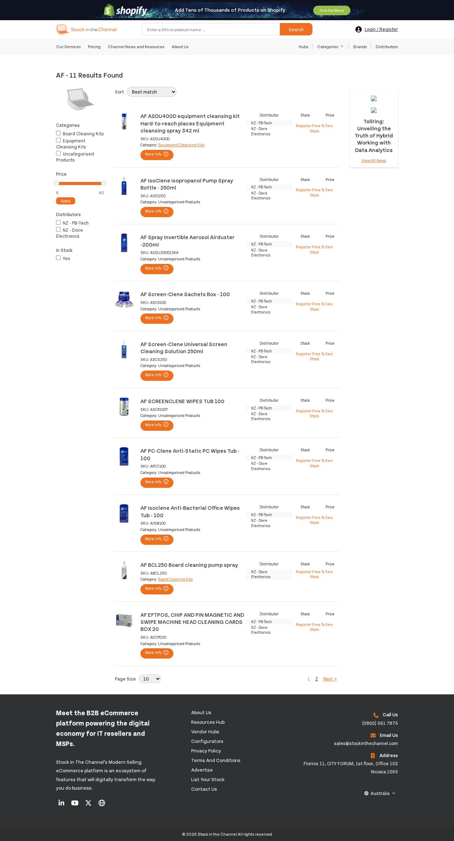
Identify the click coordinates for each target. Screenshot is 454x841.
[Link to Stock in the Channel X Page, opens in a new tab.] (89, 805)
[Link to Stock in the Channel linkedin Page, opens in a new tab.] (62, 805)
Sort (119, 92)
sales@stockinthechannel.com (366, 743)
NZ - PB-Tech (75, 223)
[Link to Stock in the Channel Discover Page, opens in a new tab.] (101, 805)
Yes (66, 258)
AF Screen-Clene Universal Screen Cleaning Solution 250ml (183, 347)
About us (201, 712)
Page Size (125, 679)
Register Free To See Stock (314, 128)
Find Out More (332, 10)
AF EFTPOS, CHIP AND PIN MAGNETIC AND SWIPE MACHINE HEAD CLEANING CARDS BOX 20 (192, 621)
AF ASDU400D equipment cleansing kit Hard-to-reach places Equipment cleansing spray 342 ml (190, 123)
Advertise (202, 770)
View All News (373, 160)
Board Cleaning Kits (83, 133)
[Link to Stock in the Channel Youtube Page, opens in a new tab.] (75, 805)
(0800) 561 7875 (380, 723)
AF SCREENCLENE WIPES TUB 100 (182, 400)
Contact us (204, 789)
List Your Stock (208, 779)
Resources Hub (208, 722)
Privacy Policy (206, 750)
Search (296, 29)
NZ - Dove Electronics (69, 233)
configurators (207, 741)
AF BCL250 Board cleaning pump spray (189, 564)
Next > (330, 679)
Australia (380, 793)
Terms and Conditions (215, 760)
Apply (66, 200)
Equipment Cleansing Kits (71, 143)
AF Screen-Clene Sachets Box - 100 (185, 293)
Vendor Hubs (205, 731)
